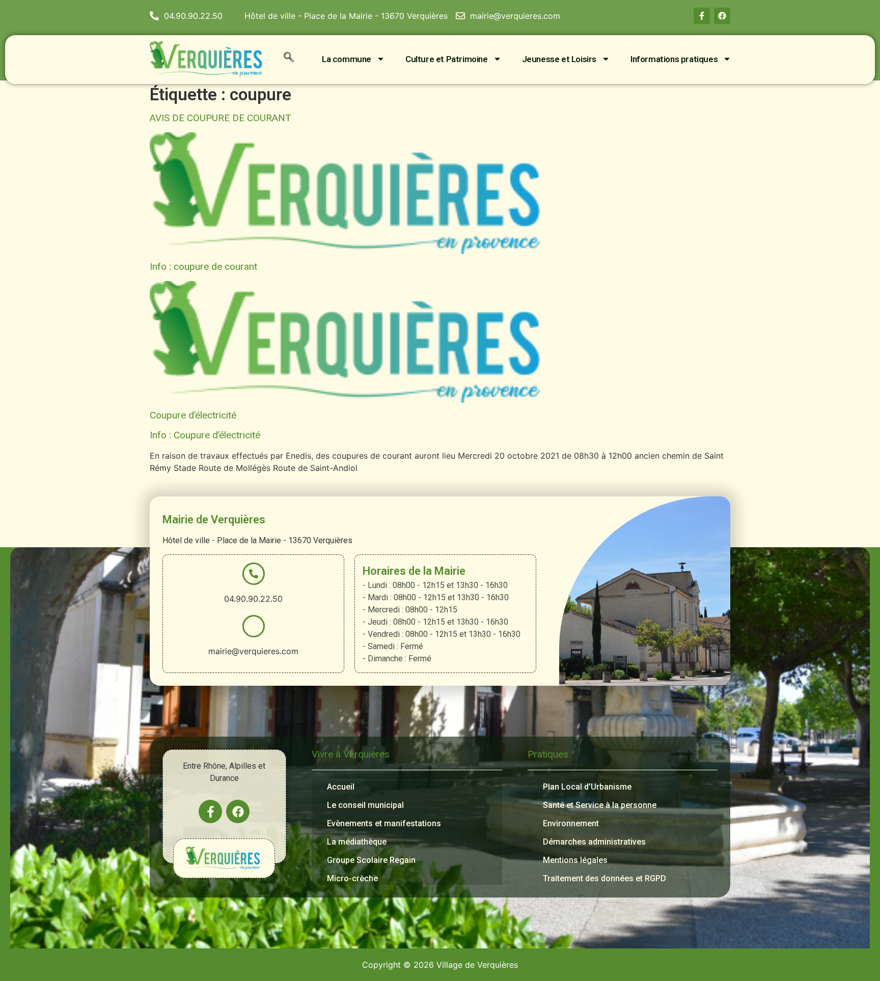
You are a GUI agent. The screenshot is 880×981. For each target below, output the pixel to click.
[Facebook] (722, 16)
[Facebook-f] (702, 16)
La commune (346, 59)
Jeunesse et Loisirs (559, 59)
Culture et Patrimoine (446, 59)
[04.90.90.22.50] (253, 574)
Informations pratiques (674, 59)
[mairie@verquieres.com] (253, 626)
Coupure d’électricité (193, 415)
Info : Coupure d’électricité (205, 435)
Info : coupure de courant (203, 266)
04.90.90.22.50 (253, 599)
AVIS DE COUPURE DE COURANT (220, 118)
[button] (289, 59)
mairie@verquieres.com (253, 651)
